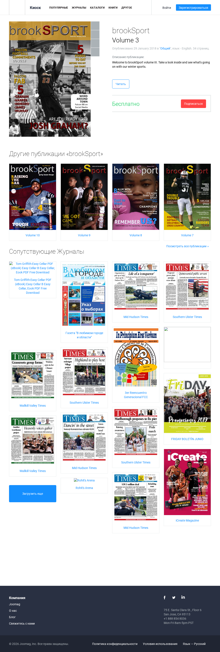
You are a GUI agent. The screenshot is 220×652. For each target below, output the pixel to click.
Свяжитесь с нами (22, 623)
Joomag (14, 604)
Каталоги (97, 7)
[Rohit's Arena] (84, 480)
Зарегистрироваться (193, 8)
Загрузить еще (32, 494)
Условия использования (160, 644)
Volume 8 (136, 235)
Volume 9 (84, 235)
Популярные (58, 7)
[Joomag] (17, 7)
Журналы (79, 7)
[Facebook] (164, 597)
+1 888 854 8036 (175, 618)
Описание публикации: (128, 57)
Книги (113, 7)
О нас (13, 611)
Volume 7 (187, 235)
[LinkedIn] (183, 597)
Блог (12, 617)
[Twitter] (174, 597)
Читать (121, 84)
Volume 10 (33, 235)
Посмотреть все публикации (186, 246)
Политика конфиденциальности (115, 644)
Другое (126, 7)
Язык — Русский (194, 644)
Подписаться (193, 104)
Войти (166, 8)
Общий (165, 48)
